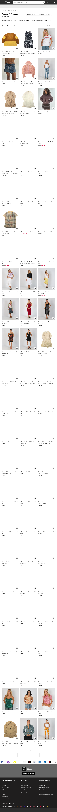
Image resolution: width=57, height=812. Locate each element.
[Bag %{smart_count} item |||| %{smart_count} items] (55, 2)
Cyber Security (24, 792)
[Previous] (25, 14)
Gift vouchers (42, 785)
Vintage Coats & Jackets (43, 14)
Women (8, 10)
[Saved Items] (51, 2)
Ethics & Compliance (6, 798)
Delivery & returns (6, 787)
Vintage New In (31, 14)
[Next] (53, 14)
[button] (17, 806)
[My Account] (48, 2)
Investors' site (23, 789)
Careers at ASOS (24, 785)
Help (3, 783)
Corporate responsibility (26, 787)
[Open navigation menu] (2, 2)
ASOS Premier (5, 789)
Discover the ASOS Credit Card (46, 794)
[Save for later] (17, 48)
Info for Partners (42, 792)
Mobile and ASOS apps (44, 783)
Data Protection (5, 796)
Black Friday (42, 789)
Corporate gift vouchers (44, 787)
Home (3, 10)
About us (22, 783)
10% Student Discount (6, 792)
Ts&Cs (48, 810)
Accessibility (53, 810)
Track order (4, 785)
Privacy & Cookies (41, 810)
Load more (28, 755)
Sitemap (3, 794)
